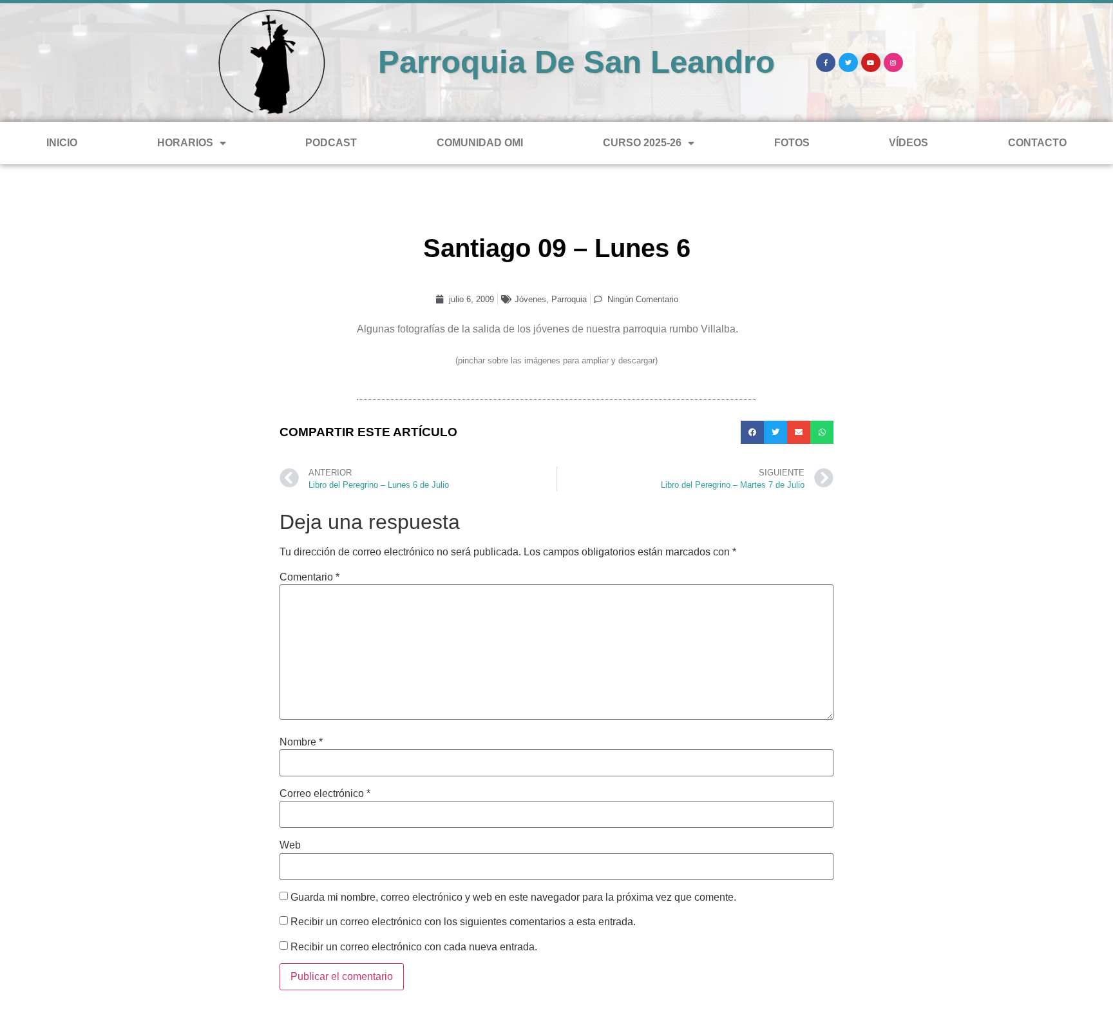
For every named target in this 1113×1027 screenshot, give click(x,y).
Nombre (301, 742)
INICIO (61, 142)
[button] (752, 432)
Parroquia (569, 299)
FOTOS (792, 142)
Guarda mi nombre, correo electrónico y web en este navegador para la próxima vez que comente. (513, 897)
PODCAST (331, 142)
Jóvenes (530, 299)
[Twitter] (848, 62)
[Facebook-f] (825, 62)
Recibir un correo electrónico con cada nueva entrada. (413, 947)
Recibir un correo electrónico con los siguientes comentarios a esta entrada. (463, 922)
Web (290, 845)
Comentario (309, 577)
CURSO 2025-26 (642, 142)
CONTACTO (1037, 142)
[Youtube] (870, 62)
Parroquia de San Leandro (576, 61)
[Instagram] (893, 62)
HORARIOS (185, 142)
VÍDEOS (908, 142)
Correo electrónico (325, 794)
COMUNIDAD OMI (480, 142)
